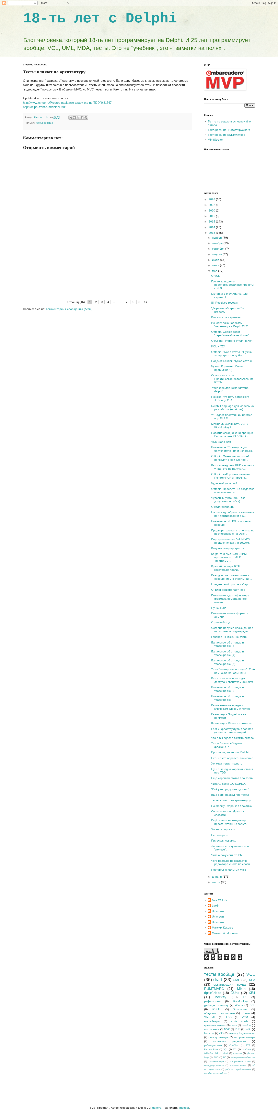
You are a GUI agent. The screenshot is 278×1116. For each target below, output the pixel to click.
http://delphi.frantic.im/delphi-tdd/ (44, 107)
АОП (216, 1057)
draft (217, 979)
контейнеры (212, 1021)
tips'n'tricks (212, 993)
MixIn (241, 989)
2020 (212, 210)
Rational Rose (211, 1049)
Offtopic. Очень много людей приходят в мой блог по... (230, 458)
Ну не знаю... (220, 607)
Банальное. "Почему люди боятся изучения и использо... (232, 449)
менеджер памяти (214, 1065)
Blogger (184, 1107)
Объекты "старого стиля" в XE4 (232, 340)
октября (217, 243)
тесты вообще (44, 122)
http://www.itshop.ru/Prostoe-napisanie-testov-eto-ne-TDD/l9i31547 (67, 102)
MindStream (215, 139)
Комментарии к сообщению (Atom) (69, 309)
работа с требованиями (238, 1069)
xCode (239, 1005)
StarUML (210, 1017)
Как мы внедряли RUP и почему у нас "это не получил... (232, 467)
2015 (212, 221)
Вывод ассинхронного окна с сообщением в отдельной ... (231, 577)
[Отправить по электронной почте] (70, 118)
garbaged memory (216, 1005)
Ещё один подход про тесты (230, 794)
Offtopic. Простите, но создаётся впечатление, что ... (232, 490)
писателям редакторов (229, 1041)
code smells (239, 1021)
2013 (212, 232)
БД (224, 1057)
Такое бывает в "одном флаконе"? (226, 745)
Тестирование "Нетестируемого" (229, 129)
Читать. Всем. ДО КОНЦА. (228, 783)
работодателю (213, 1045)
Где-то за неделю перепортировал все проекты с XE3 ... (232, 285)
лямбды (246, 1025)
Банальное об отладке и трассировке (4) (227, 653)
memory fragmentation (242, 1033)
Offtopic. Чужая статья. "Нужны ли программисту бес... (231, 353)
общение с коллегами (219, 1013)
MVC (227, 1029)
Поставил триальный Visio (228, 869)
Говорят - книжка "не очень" (229, 636)
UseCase (246, 1049)
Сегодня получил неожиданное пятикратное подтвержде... (232, 629)
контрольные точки (240, 1061)
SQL (225, 1049)
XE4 (252, 993)
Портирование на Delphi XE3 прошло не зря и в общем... (231, 541)
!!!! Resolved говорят (224, 302)
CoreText (234, 1045)
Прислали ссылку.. (223, 840)
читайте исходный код (215, 1073)
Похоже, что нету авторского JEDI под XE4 (230, 398)
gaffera (156, 1107)
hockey (220, 997)
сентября (218, 248)
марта (216, 882)
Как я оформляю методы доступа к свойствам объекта (232, 680)
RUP (237, 1029)
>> (146, 302)
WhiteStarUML (211, 1053)
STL (235, 1049)
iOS (221, 1033)
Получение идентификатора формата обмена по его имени (230, 599)
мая (215, 270)
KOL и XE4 (218, 346)
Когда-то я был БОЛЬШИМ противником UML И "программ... (229, 557)
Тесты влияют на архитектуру (231, 800)
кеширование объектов (243, 1057)
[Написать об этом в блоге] (74, 118)
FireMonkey (240, 1001)
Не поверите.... (221, 835)
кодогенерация (216, 1061)
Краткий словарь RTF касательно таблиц (225, 568)
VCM (245, 1017)
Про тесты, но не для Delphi (229, 752)
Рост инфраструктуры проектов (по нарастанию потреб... (232, 730)
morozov (237, 1053)
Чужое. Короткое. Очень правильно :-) (227, 368)
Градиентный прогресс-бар (229, 584)
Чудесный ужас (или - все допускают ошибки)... (228, 499)
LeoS (215, 905)
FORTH (216, 1009)
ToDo (248, 1029)
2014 (212, 227)
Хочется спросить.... (224, 829)
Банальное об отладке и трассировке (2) (227, 689)
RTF (248, 1045)
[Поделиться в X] (78, 118)
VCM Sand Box (221, 441)
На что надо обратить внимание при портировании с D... (232, 514)
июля (216, 259)
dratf (225, 1053)
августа (217, 254)
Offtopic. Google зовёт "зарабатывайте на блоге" (230, 333)
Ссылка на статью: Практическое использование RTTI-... (232, 379)
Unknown (218, 911)
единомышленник (215, 1025)
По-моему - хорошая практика (231, 806)
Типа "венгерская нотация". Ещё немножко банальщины (233, 671)
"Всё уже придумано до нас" (230, 789)
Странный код (220, 622)
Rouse (246, 1013)
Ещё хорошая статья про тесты (232, 778)
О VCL (215, 275)
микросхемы (211, 1029)
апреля (217, 876)
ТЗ (244, 997)
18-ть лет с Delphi (100, 19)
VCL (250, 974)
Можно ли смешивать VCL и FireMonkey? (229, 425)
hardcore (209, 1033)
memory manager (218, 1037)
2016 (212, 216)
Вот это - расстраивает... (227, 317)
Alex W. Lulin (220, 900)
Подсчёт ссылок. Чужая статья (231, 360)
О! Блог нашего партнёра (228, 589)
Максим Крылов (222, 927)
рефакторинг (212, 1001)
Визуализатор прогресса (227, 548)
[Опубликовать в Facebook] (82, 118)
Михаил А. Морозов (225, 933)
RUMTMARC (214, 989)
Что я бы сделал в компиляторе (232, 737)
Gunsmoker (240, 1009)
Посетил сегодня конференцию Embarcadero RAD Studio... (232, 434)
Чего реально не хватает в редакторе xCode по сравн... (231, 862)
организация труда (229, 984)
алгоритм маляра (244, 1037)
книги (233, 1025)
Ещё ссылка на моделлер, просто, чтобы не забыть (229, 822)
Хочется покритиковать (226, 763)
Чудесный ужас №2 (224, 483)
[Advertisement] (107, 268)
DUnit (235, 993)
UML (236, 980)
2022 (212, 204)
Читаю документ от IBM (227, 855)
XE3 (252, 980)
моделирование (238, 1065)
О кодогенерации (222, 506)
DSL (252, 1005)
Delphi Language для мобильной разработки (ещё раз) (233, 407)
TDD (229, 1017)
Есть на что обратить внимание (232, 758)
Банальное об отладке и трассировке (227, 698)
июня (216, 265)
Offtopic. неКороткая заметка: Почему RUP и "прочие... (231, 476)
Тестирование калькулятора (226, 134)
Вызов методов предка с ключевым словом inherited (231, 707)
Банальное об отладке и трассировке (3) (227, 662)
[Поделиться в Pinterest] (86, 118)
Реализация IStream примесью (232, 723)
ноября (217, 237)
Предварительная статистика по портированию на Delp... (232, 532)
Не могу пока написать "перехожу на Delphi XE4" (229, 324)
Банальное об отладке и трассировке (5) (227, 644)
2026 (212, 199)
